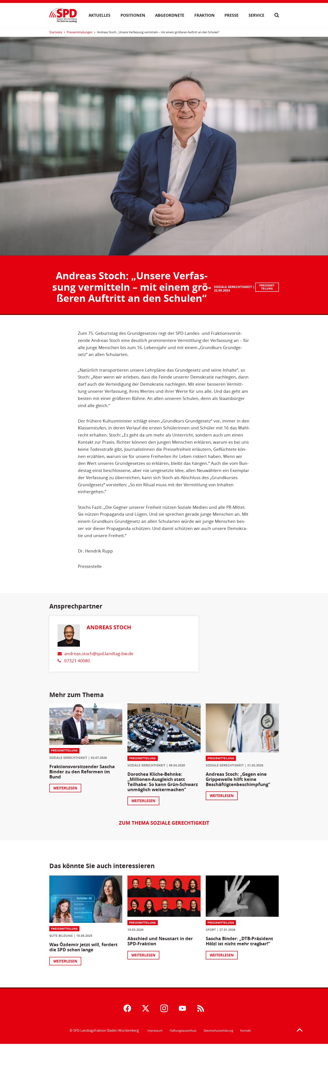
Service (256, 15)
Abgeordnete (169, 15)
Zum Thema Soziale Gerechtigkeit (164, 823)
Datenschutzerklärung (218, 1031)
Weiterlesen (65, 788)
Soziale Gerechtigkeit (233, 287)
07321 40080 (77, 660)
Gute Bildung (61, 935)
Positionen (132, 15)
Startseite (55, 32)
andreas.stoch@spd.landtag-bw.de (98, 653)
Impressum (154, 1031)
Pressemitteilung (267, 287)
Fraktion (204, 15)
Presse (231, 15)
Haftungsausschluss (183, 1031)
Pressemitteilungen (79, 32)
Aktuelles (99, 15)
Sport (211, 929)
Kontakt (245, 1031)
